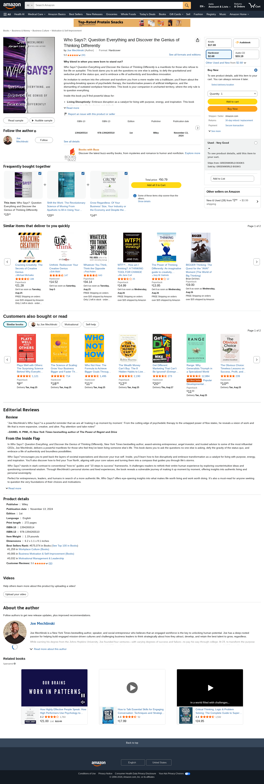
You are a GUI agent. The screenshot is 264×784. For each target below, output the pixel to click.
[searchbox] (108, 5)
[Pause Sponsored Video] (83, 695)
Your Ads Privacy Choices (171, 773)
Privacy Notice (105, 773)
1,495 (103, 376)
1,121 (35, 376)
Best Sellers (76, 14)
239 (238, 376)
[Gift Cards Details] (182, 14)
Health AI (19, 14)
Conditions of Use (87, 773)
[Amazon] (12, 5)
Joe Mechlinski (75, 50)
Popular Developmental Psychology (199, 382)
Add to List (219, 178)
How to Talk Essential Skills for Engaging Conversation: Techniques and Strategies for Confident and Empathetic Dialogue (141, 711)
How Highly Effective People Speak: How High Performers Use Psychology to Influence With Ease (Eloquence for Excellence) (63, 711)
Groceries (111, 14)
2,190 (137, 376)
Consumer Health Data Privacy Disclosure (135, 773)
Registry (211, 14)
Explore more (192, 153)
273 (170, 376)
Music (222, 14)
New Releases (94, 14)
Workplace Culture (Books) (34, 549)
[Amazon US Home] (98, 764)
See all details (72, 141)
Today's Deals (147, 14)
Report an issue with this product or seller (91, 114)
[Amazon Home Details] (248, 14)
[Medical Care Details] (44, 14)
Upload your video (15, 594)
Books (162, 14)
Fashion (198, 14)
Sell (188, 14)
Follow (44, 140)
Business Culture (41, 30)
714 (68, 376)
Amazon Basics (57, 14)
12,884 (206, 376)
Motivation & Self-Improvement (67, 30)
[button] (7, 14)
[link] (66, 184)
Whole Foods (128, 14)
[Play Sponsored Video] (132, 688)
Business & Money (21, 30)
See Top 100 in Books (64, 545)
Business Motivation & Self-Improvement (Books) (46, 553)
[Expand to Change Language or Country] (204, 6)
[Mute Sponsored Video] (83, 702)
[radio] (219, 43)
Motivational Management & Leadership (41, 558)
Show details (144, 201)
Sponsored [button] (8, 663)
